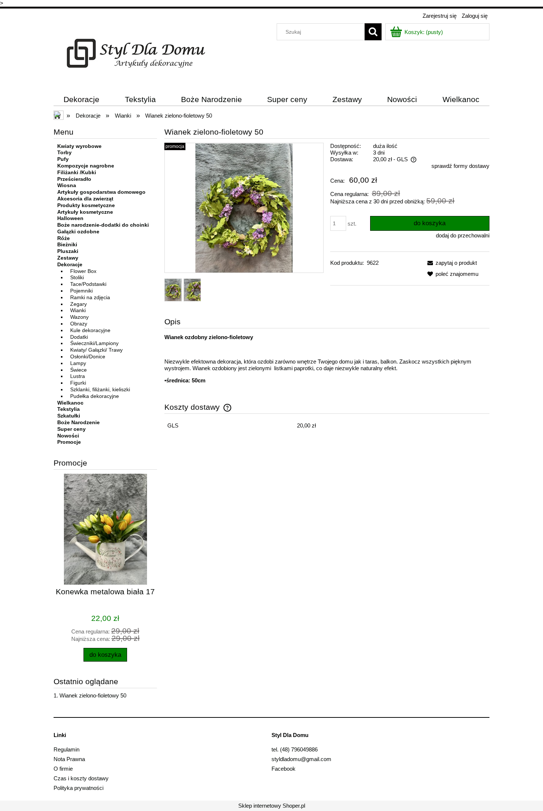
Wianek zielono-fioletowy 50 (92, 695)
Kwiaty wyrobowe (79, 146)
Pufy (63, 159)
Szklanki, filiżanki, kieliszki (100, 389)
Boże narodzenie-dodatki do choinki (103, 225)
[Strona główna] (136, 52)
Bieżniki (67, 244)
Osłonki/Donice (87, 356)
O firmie (63, 769)
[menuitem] (82, 100)
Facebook (284, 769)
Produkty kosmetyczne (86, 205)
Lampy (78, 363)
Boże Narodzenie (78, 422)
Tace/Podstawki (88, 284)
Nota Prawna (69, 759)
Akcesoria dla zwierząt (85, 199)
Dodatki (79, 337)
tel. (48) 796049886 (295, 749)
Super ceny (71, 429)
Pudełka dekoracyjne (94, 396)
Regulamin (66, 749)
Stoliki (77, 277)
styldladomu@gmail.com (301, 759)
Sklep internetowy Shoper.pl (271, 805)
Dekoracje (69, 264)
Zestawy (67, 258)
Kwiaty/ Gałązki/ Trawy (96, 350)
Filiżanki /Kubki (76, 172)
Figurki (78, 383)
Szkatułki (68, 416)
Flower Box (83, 271)
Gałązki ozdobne (78, 231)
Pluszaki (67, 251)
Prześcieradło (74, 179)
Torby (64, 152)
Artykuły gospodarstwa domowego (101, 192)
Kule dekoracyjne (90, 330)
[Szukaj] (373, 31)
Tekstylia (68, 409)
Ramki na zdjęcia (90, 297)
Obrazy (78, 324)
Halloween (70, 218)
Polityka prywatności (78, 788)
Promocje (69, 442)
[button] (450, 263)
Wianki (78, 310)
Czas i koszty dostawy (81, 778)
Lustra (77, 376)
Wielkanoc (70, 403)
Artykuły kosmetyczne (85, 212)
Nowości (68, 436)
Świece (78, 370)
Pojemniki (81, 291)
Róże (63, 238)
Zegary (78, 304)
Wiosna (66, 185)
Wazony (79, 317)
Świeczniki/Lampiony (94, 343)
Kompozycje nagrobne (85, 166)
